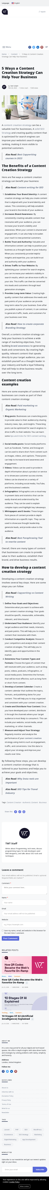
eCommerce (8, 1134)
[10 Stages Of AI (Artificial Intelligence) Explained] (24, 1001)
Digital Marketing (10, 1139)
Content (14, 54)
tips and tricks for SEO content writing (28, 436)
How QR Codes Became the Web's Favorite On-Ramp (22, 981)
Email (4, 908)
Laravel (6, 1130)
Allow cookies (24, 1186)
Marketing (38, 1134)
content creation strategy (17, 125)
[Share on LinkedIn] (23, 811)
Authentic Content (30, 802)
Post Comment (10, 938)
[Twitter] (33, 47)
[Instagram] (41, 47)
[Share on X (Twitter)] (19, 811)
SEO (25, 1130)
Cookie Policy (14, 1182)
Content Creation (14, 802)
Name (4, 897)
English (17, 3)
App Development (28, 1139)
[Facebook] (29, 47)
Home (4, 54)
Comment (6, 883)
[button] (6, 47)
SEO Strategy (23, 1134)
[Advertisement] (24, 30)
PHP (16, 1130)
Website (5, 919)
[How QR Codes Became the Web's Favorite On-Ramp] (24, 965)
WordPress (38, 1130)
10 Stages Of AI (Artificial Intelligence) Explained (17, 1017)
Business (43, 802)
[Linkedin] (37, 47)
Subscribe (40, 1169)
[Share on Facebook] (15, 811)
